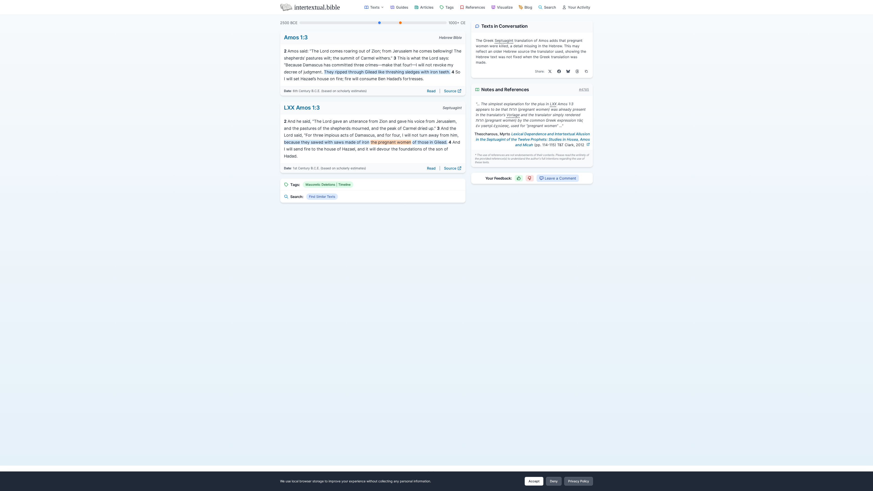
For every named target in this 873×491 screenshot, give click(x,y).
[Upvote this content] (519, 178)
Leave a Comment (560, 178)
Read (431, 91)
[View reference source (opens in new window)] (588, 144)
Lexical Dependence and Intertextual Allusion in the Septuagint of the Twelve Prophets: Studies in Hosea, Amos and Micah (533, 139)
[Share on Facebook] (559, 71)
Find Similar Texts (322, 196)
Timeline (344, 184)
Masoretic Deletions (320, 184)
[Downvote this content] (530, 178)
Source (450, 91)
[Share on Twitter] (550, 71)
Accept (534, 481)
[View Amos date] (379, 23)
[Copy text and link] (586, 71)
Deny (554, 481)
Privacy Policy (578, 481)
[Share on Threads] (577, 71)
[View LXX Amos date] (400, 23)
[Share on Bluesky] (568, 71)
